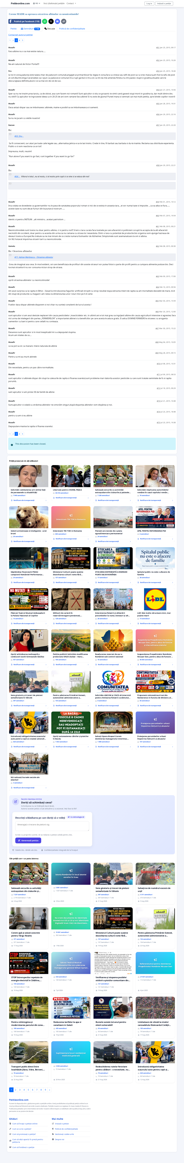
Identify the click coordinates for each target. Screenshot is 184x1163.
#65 (157, 301)
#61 (157, 226)
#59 (157, 202)
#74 (158, 412)
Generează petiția (29, 840)
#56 (157, 114)
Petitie (14, 28)
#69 (157, 353)
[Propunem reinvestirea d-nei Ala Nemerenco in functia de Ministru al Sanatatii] (155, 689)
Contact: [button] (70, 3)
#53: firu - (19, 136)
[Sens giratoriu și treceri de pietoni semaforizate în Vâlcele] (28, 689)
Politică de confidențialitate (72, 28)
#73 (158, 401)
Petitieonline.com (20, 3)
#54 (157, 90)
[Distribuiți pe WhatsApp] (44, 21)
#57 (157, 125)
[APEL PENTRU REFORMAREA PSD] (155, 524)
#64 (157, 287)
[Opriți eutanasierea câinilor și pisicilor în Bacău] (70, 731)
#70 (158, 363)
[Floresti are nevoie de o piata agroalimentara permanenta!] (113, 525)
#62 (157, 246)
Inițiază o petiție (164, 4)
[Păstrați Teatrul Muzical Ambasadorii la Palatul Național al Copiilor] (28, 607)
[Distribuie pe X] (51, 21)
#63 (157, 276)
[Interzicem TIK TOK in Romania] (70, 524)
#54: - (17, 176)
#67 (157, 328)
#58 (157, 165)
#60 (157, 215)
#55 (157, 103)
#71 (158, 374)
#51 (157, 47)
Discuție (51, 28)
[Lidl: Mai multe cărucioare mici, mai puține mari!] (155, 607)
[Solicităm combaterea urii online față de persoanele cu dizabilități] (28, 484)
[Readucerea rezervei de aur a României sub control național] (113, 648)
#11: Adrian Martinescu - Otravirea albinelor (34, 257)
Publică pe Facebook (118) (26, 21)
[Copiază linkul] (63, 21)
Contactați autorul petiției (20, 34)
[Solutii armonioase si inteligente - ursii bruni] (28, 525)
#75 (158, 422)
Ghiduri (13, 1118)
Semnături (31, 28)
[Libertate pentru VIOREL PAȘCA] (70, 483)
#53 (157, 71)
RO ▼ (38, 3)
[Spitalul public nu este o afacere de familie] (155, 566)
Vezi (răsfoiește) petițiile (54, 3)
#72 (158, 388)
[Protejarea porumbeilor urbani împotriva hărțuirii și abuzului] (155, 731)
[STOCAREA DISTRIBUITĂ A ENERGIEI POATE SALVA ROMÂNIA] (113, 566)
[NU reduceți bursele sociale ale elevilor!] (28, 772)
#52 (157, 60)
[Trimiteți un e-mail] (57, 21)
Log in (149, 4)
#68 (157, 342)
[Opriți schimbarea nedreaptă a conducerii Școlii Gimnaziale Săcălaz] (28, 648)
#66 (157, 311)
